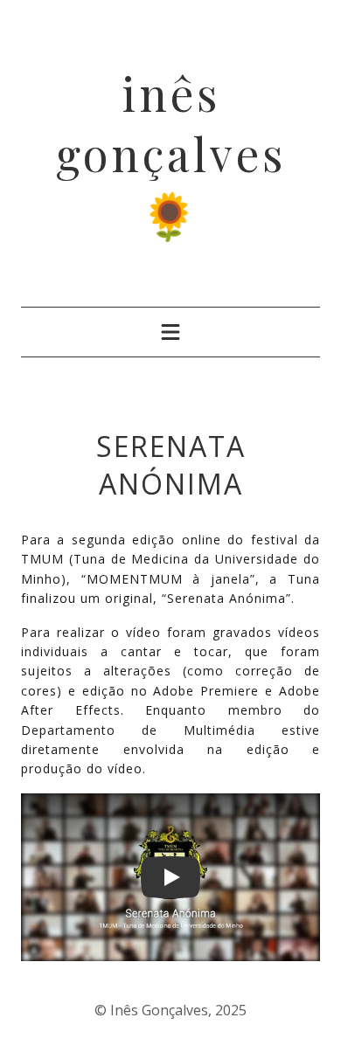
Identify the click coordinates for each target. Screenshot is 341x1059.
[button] (170, 877)
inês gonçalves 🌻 (171, 153)
